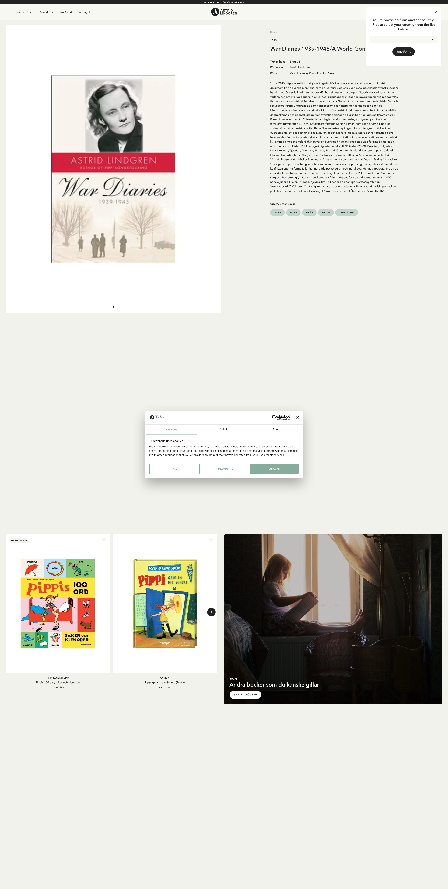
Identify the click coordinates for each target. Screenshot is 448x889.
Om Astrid (65, 12)
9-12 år (325, 212)
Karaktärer (46, 12)
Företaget (84, 12)
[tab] (113, 307)
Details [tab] (224, 429)
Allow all (274, 468)
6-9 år (309, 212)
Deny (174, 468)
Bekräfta (404, 51)
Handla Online (24, 12)
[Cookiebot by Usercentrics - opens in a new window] (274, 417)
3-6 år (293, 212)
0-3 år (277, 212)
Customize (222, 468)
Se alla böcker (245, 694)
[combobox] (403, 39)
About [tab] (276, 429)
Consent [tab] (171, 429)
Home (273, 31)
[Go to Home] (224, 12)
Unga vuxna (347, 212)
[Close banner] (297, 417)
